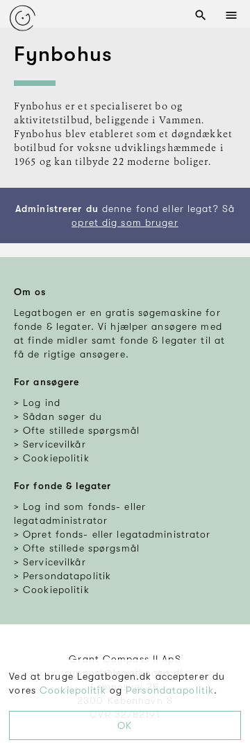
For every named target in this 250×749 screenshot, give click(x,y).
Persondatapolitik (170, 690)
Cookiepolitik (73, 690)
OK (124, 725)
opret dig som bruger (125, 222)
